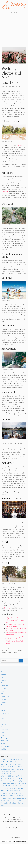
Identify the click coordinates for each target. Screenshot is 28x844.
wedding (6, 648)
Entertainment (5, 696)
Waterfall (9, 652)
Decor (3, 691)
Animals (3, 674)
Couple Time (4, 685)
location (14, 650)
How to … (4, 716)
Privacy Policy (11, 841)
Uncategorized (5, 746)
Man (2, 721)
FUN (2, 707)
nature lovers (21, 145)
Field (5, 650)
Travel (3, 743)
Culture (3, 688)
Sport (2, 732)
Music (3, 727)
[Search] (21, 661)
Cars (2, 683)
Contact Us (4, 841)
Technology (4, 738)
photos (4, 652)
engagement (5, 191)
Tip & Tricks (4, 740)
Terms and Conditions (21, 841)
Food (2, 705)
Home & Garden (5, 713)
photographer (5, 106)
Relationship (4, 730)
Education (4, 694)
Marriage (4, 724)
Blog (2, 677)
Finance (3, 702)
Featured (3, 699)
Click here (7, 608)
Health (3, 710)
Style (2, 735)
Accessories (4, 672)
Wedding (14, 652)
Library (9, 650)
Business (3, 680)
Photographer (21, 650)
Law (2, 718)
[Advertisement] (14, 29)
